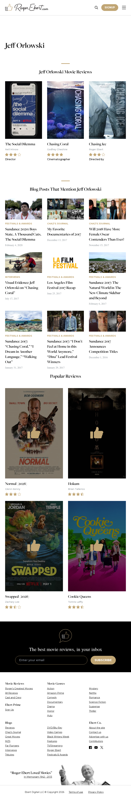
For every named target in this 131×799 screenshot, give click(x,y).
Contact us (95, 732)
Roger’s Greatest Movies (19, 688)
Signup (110, 7)
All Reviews (11, 693)
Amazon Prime (55, 693)
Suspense (94, 706)
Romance (94, 697)
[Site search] (96, 7)
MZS (7, 741)
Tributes (9, 754)
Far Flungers (12, 745)
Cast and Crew (13, 697)
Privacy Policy (96, 792)
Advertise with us (98, 736)
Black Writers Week (58, 736)
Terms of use (76, 792)
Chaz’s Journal (13, 732)
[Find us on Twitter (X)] (101, 747)
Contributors (96, 741)
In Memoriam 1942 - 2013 (38, 776)
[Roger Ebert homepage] (26, 7)
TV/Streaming (54, 745)
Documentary (55, 702)
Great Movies (12, 736)
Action (50, 688)
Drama (51, 706)
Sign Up (9, 709)
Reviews (10, 727)
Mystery (93, 688)
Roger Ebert (54, 750)
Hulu (49, 715)
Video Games (54, 732)
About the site (97, 727)
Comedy (52, 697)
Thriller (92, 711)
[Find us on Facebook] (90, 747)
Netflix (92, 693)
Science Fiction (97, 702)
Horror (50, 711)
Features (52, 741)
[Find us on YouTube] (96, 747)
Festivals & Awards (57, 754)
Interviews (11, 750)
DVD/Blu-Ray (54, 727)
